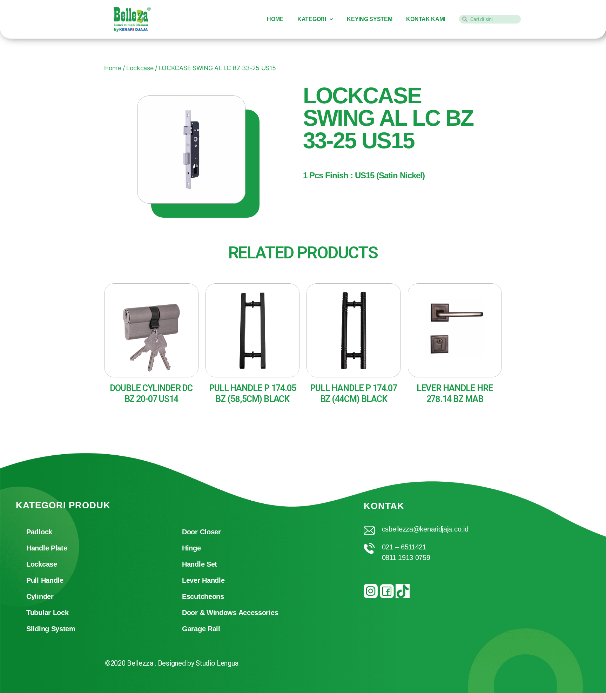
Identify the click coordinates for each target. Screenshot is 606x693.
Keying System (369, 19)
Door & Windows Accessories (230, 612)
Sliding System (50, 629)
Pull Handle (44, 580)
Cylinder (40, 596)
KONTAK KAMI (425, 19)
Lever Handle (203, 580)
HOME (275, 19)
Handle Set (199, 564)
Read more (130, 416)
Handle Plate (46, 548)
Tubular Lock (47, 612)
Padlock (39, 532)
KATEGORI (311, 19)
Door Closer (201, 532)
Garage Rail (201, 629)
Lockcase (41, 564)
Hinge (191, 548)
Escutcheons (203, 596)
